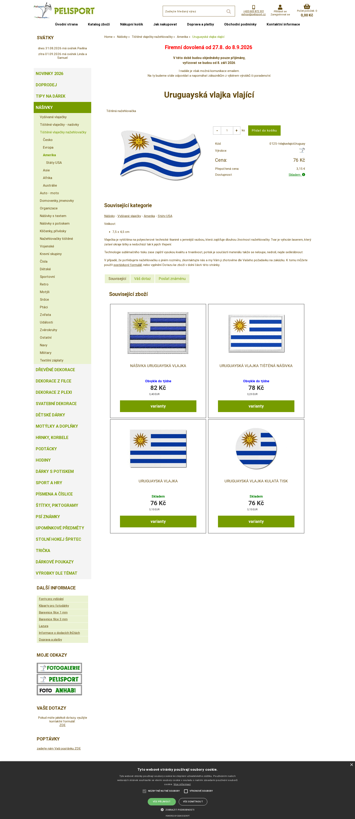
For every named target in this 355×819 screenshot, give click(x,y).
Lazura (43, 626)
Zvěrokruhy (48, 330)
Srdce (44, 299)
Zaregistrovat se (280, 14)
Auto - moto (49, 193)
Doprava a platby (200, 24)
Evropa (48, 147)
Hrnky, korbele (52, 437)
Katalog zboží (99, 24)
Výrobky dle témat (56, 573)
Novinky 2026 (49, 73)
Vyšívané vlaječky (129, 216)
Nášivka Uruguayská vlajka (158, 366)
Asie (46, 170)
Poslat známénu (172, 278)
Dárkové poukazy (55, 561)
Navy (43, 345)
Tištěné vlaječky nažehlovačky (63, 132)
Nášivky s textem (53, 216)
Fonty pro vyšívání (51, 599)
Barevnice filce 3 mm (53, 619)
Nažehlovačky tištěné (56, 239)
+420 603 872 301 (253, 11)
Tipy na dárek (50, 96)
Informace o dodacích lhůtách (59, 633)
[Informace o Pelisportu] (59, 683)
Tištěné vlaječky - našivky (59, 124)
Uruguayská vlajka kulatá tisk (256, 481)
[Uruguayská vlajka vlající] (160, 155)
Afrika (47, 178)
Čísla (43, 261)
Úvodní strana (66, 24)
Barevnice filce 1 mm (53, 612)
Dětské (45, 269)
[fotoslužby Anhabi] (59, 694)
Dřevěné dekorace (55, 369)
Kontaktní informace (283, 24)
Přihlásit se (280, 11)
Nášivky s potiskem (55, 223)
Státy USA (165, 216)
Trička (43, 550)
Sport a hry (49, 482)
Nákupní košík (131, 24)
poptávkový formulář (128, 265)
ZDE (62, 725)
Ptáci (44, 307)
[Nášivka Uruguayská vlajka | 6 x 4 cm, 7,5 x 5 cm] (158, 333)
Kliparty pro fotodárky (54, 606)
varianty (158, 406)
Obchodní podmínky (240, 24)
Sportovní (47, 277)
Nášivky (109, 216)
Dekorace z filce (53, 381)
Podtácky (46, 448)
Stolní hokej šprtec (58, 539)
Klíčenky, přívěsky (53, 231)
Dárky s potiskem (55, 471)
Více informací (182, 784)
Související (117, 278)
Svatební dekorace (56, 403)
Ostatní (46, 337)
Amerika (149, 216)
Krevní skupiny (51, 254)
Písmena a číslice (54, 494)
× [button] (351, 764)
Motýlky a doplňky (57, 426)
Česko (48, 140)
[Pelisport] (302, 152)
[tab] (117, 278)
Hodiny (43, 460)
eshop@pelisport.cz (253, 14)
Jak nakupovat (165, 24)
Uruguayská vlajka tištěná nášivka (256, 366)
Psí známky (48, 516)
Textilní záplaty (51, 360)
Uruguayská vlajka (158, 481)
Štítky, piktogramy (57, 505)
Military (45, 353)
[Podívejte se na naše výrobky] (59, 672)
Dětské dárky (50, 414)
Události (46, 322)
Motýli (45, 292)
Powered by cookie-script (178, 816)
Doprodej (46, 84)
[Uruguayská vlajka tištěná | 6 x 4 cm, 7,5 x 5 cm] (158, 448)
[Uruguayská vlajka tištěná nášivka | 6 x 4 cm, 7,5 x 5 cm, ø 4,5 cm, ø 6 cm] (256, 333)
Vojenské (47, 246)
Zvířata (45, 315)
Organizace (49, 208)
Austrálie (50, 185)
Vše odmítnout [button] (193, 801)
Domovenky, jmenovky (57, 201)
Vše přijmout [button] (162, 801)
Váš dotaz (142, 278)
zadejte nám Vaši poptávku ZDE (59, 748)
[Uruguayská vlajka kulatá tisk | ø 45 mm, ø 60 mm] (256, 448)
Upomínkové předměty (60, 528)
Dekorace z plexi (54, 392)
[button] (177, 809)
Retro (44, 284)
